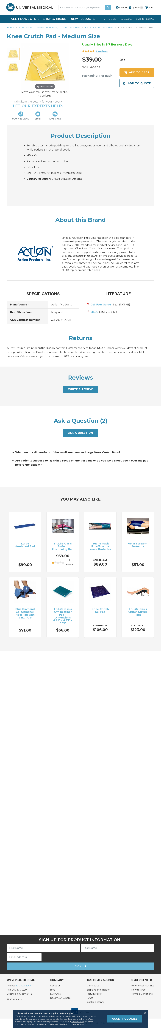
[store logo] (29, 7)
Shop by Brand (54, 18)
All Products (26, 27)
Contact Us (126, 19)
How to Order (138, 989)
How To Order (110, 19)
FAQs (90, 998)
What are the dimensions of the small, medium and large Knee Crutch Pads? (67, 452)
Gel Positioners (72, 27)
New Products (83, 18)
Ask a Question (80, 432)
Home (11, 27)
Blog (52, 989)
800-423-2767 (23, 985)
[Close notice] (144, 1013)
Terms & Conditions (142, 993)
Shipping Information (98, 989)
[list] (80, 19)
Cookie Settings (95, 1002)
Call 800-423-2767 (145, 19)
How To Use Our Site (142, 985)
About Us (55, 985)
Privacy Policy (78, 1021)
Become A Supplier (60, 998)
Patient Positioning (48, 27)
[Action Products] (38, 254)
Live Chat (55, 993)
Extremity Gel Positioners (99, 27)
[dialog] (80, 1019)
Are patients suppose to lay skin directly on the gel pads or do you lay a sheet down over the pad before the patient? (81, 462)
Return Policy (94, 993)
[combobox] (84, 7)
